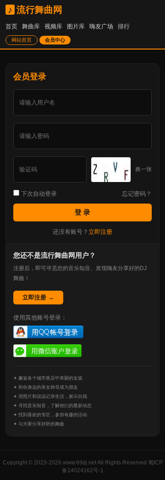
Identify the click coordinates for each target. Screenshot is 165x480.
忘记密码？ (137, 193)
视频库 (53, 26)
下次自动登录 (38, 193)
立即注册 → (38, 297)
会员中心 (55, 40)
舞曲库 (31, 26)
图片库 (76, 26)
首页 (11, 26)
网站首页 (21, 40)
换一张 (143, 169)
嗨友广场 (101, 26)
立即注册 (100, 231)
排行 (124, 26)
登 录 (82, 212)
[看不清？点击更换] (111, 169)
